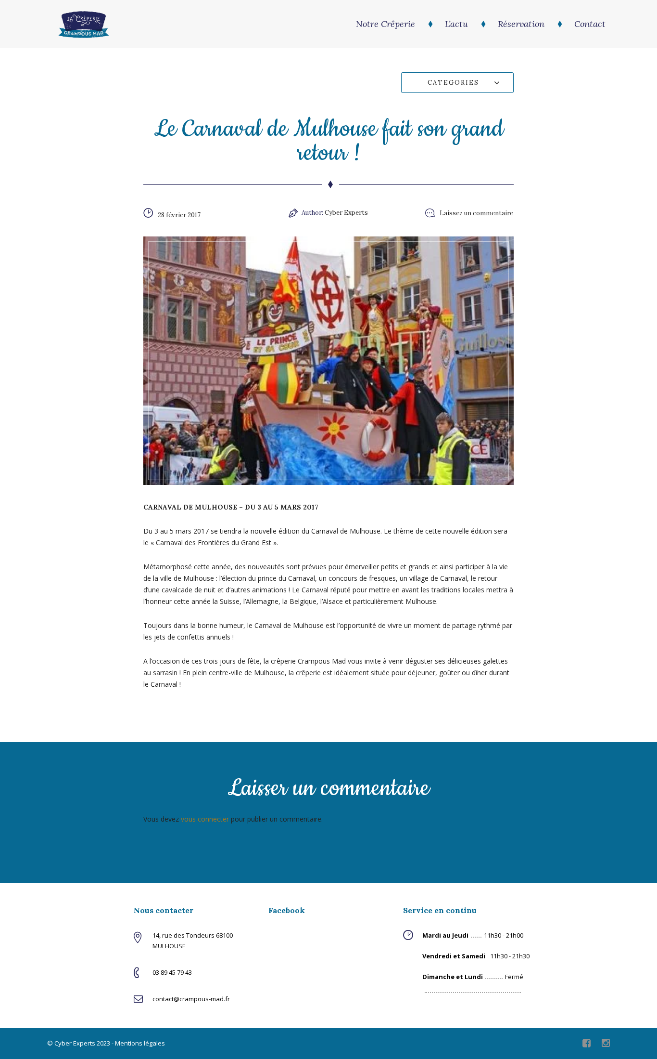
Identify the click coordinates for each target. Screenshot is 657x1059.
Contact (590, 23)
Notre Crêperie (385, 23)
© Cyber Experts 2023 (78, 1043)
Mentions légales (140, 1043)
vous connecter (205, 819)
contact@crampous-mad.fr (191, 998)
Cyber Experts (346, 213)
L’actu (456, 23)
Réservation (521, 23)
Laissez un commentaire (476, 213)
